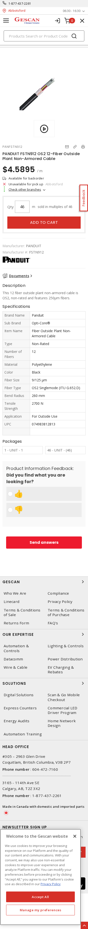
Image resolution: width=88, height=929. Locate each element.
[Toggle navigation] (6, 20)
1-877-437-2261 (20, 3)
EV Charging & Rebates (61, 669)
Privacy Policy (60, 601)
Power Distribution (65, 659)
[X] (74, 836)
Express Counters (20, 708)
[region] (40, 877)
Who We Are (15, 593)
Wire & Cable (15, 667)
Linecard (11, 601)
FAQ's (53, 623)
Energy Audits (16, 721)
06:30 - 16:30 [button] (71, 11)
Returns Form (16, 623)
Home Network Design (62, 723)
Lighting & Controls (66, 646)
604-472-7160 (45, 769)
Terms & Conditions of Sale (22, 612)
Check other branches (25, 189)
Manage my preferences (40, 910)
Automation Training (23, 734)
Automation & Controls (16, 648)
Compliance (58, 593)
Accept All (40, 897)
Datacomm (13, 659)
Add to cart (44, 222)
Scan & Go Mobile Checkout (64, 697)
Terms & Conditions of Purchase (66, 612)
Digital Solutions (18, 695)
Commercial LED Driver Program (62, 710)
